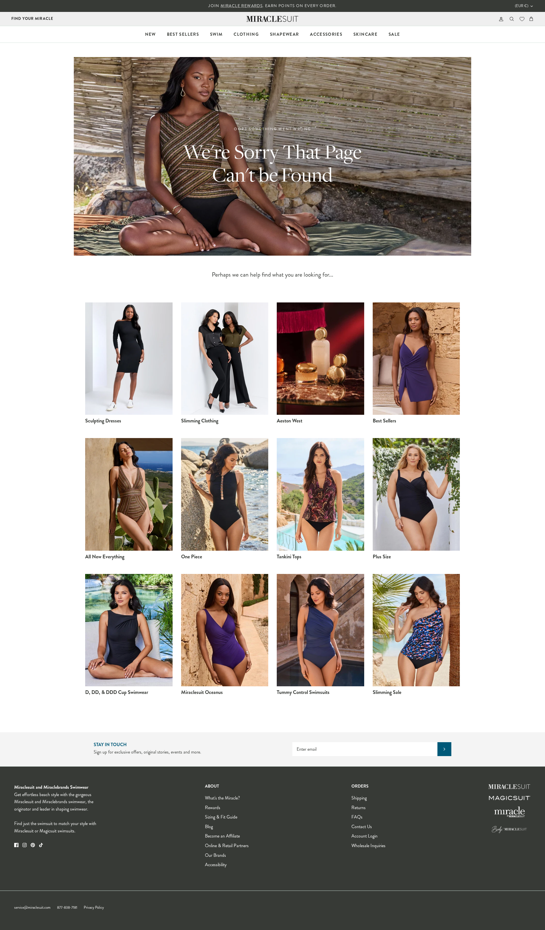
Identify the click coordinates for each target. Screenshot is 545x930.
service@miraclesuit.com (32, 907)
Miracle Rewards (242, 6)
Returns (358, 807)
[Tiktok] (41, 845)
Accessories (326, 34)
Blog (209, 826)
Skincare (365, 34)
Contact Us (361, 826)
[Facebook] (16, 845)
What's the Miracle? (222, 798)
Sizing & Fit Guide (221, 817)
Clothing (246, 34)
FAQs (356, 817)
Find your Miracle (32, 18)
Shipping (359, 798)
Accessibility (216, 864)
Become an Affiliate (222, 836)
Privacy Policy (94, 907)
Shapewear (284, 34)
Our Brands (215, 855)
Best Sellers (183, 34)
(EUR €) (521, 6)
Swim (216, 34)
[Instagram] (24, 845)
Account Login (364, 836)
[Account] (500, 19)
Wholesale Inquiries (368, 845)
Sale (394, 34)
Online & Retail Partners (227, 845)
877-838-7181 (67, 907)
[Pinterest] (33, 845)
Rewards (212, 807)
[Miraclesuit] (272, 19)
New (150, 34)
